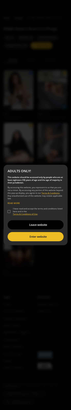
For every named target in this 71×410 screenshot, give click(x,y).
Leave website (38, 225)
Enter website (38, 236)
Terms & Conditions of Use (25, 214)
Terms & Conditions (50, 193)
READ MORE (14, 203)
